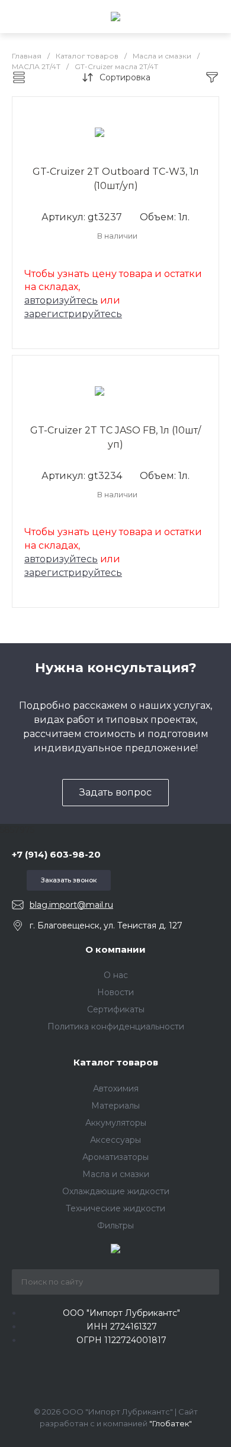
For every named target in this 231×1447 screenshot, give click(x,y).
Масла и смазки (115, 1174)
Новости (115, 992)
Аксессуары (115, 1140)
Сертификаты (116, 1009)
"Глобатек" (170, 1423)
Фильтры (115, 1225)
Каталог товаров (115, 1062)
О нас (116, 975)
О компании (115, 949)
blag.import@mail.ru (71, 905)
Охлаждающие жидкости (115, 1191)
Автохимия (116, 1088)
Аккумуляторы (115, 1122)
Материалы (115, 1105)
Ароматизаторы (115, 1157)
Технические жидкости (115, 1208)
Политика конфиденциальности (115, 1026)
